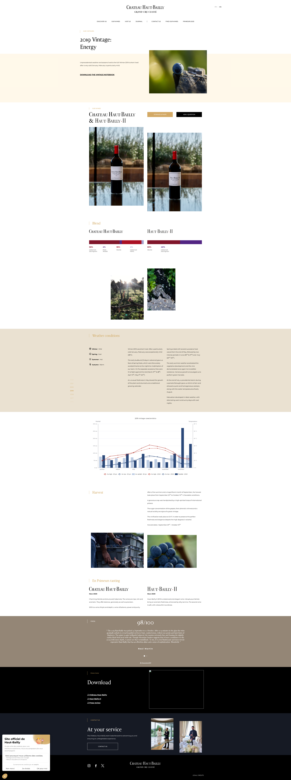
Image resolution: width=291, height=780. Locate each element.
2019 (72, 391)
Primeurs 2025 (188, 21)
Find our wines (172, 21)
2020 (72, 387)
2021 (71, 383)
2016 (72, 402)
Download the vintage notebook (97, 75)
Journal (139, 21)
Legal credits (198, 775)
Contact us (156, 21)
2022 (72, 380)
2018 (72, 394)
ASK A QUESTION (189, 114)
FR (216, 7)
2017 (72, 398)
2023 (72, 376)
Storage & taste (160, 114)
